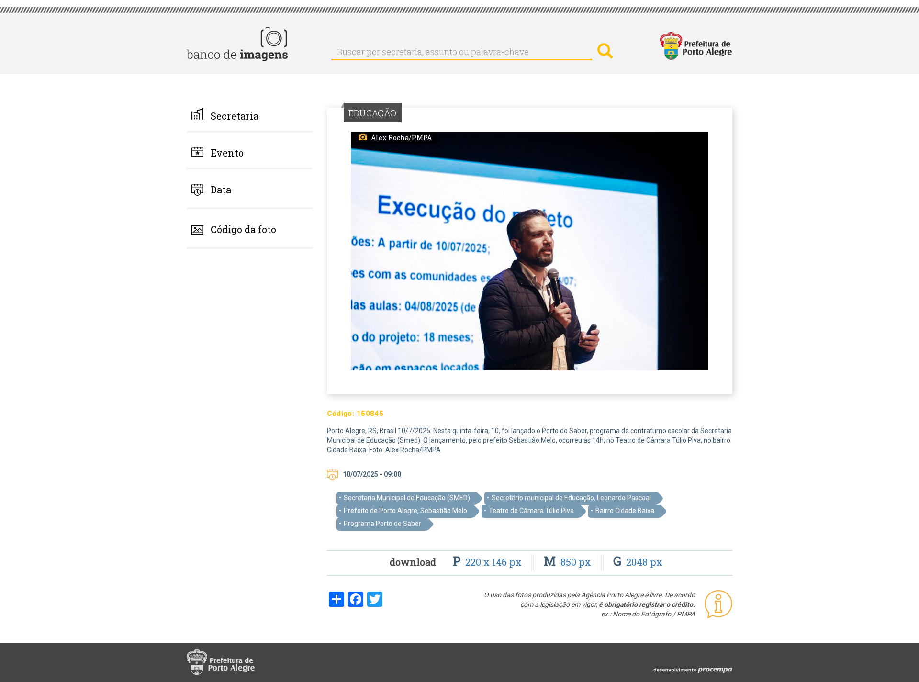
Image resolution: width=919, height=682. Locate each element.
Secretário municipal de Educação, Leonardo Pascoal (571, 498)
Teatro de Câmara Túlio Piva (531, 510)
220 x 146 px (488, 562)
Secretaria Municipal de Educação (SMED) (407, 498)
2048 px (637, 562)
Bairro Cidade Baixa (624, 510)
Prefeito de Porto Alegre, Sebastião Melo (405, 510)
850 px (569, 562)
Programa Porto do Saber (382, 523)
